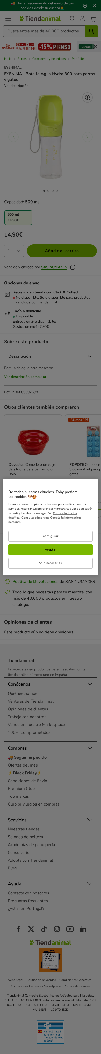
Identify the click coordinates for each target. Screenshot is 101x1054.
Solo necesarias (50, 563)
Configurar (51, 536)
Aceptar (50, 549)
